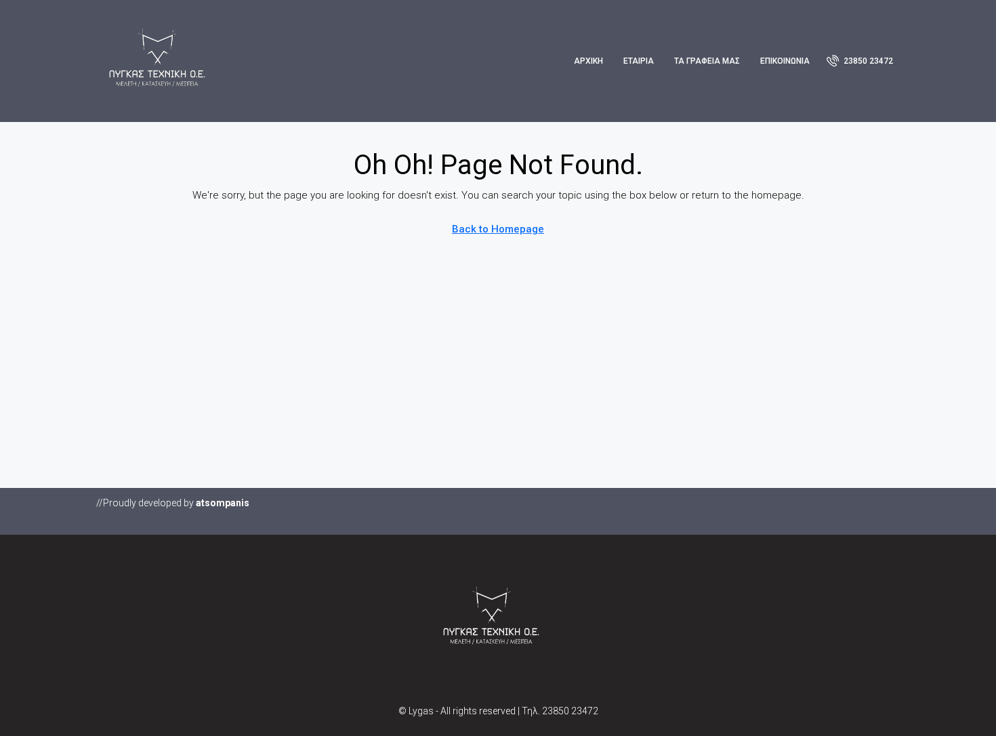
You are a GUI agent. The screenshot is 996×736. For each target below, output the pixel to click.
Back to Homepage (498, 229)
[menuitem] (860, 61)
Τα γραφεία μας (707, 61)
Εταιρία (638, 61)
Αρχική (588, 61)
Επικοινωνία (785, 61)
